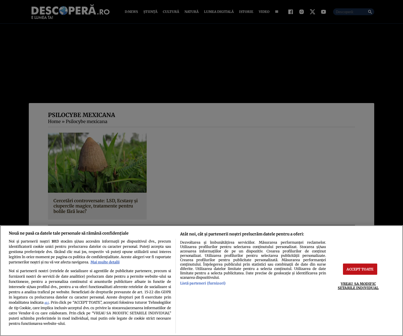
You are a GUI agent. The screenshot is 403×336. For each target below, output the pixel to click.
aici (46, 302)
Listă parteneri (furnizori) (203, 283)
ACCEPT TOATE (360, 269)
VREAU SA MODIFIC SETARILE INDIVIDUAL (358, 285)
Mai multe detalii (105, 262)
